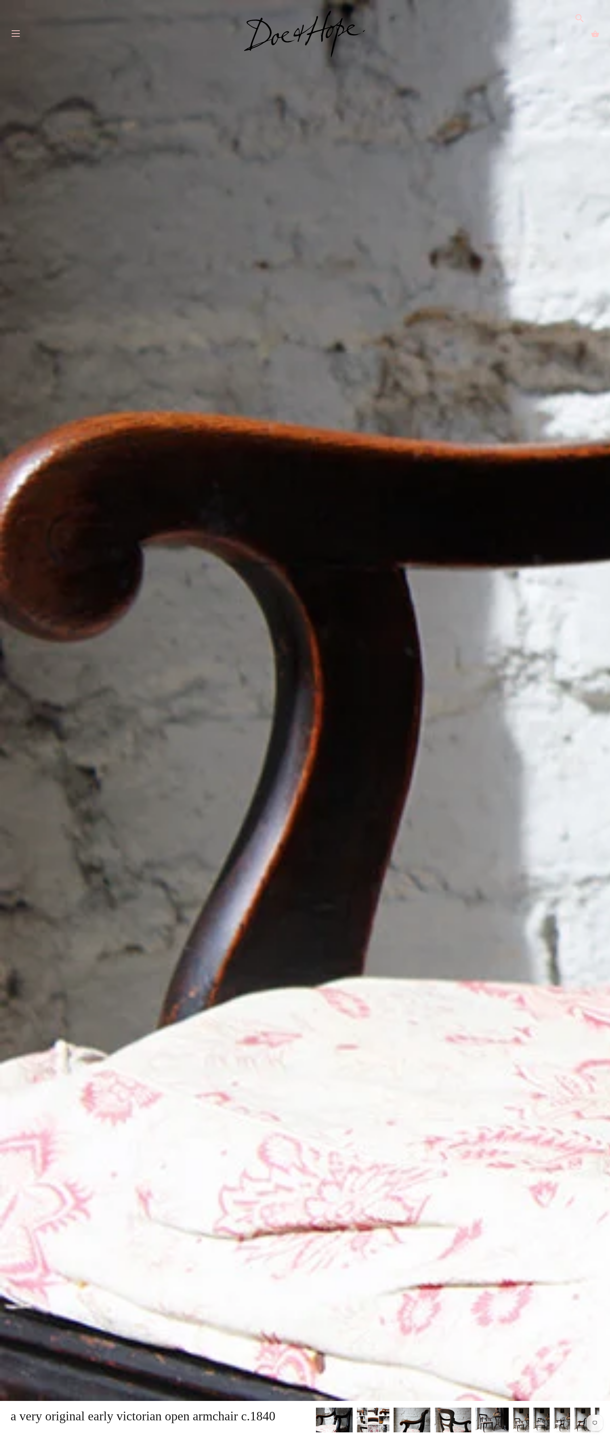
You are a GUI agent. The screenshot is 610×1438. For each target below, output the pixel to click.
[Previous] (315, 1421)
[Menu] (16, 35)
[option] (334, 1421)
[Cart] (595, 34)
